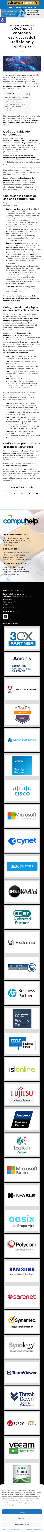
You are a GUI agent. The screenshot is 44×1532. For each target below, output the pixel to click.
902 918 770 (26, 596)
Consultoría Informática (14, 567)
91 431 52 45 (15, 596)
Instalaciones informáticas (16, 553)
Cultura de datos (11, 574)
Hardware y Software (13, 557)
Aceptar (22, 1512)
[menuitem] (23, 3)
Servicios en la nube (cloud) (16, 540)
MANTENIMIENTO (27, 25)
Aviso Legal (37, 1529)
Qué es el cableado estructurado (16, 97)
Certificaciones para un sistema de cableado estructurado (17, 110)
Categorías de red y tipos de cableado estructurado (15, 105)
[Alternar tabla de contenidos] (26, 94)
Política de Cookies (9, 1529)
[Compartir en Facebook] (7, 493)
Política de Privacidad (24, 1529)
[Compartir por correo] (37, 493)
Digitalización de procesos (16, 572)
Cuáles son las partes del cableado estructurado (13, 101)
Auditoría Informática (13, 569)
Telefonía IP (9, 545)
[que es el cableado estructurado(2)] (22, 64)
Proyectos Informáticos (14, 555)
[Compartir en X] (14, 493)
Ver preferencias (22, 1524)
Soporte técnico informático (17, 559)
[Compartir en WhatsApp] (22, 493)
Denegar (22, 1518)
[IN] (5, 616)
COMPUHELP (15, 25)
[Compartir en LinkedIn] (29, 493)
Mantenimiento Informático (16, 538)
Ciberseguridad (11, 543)
